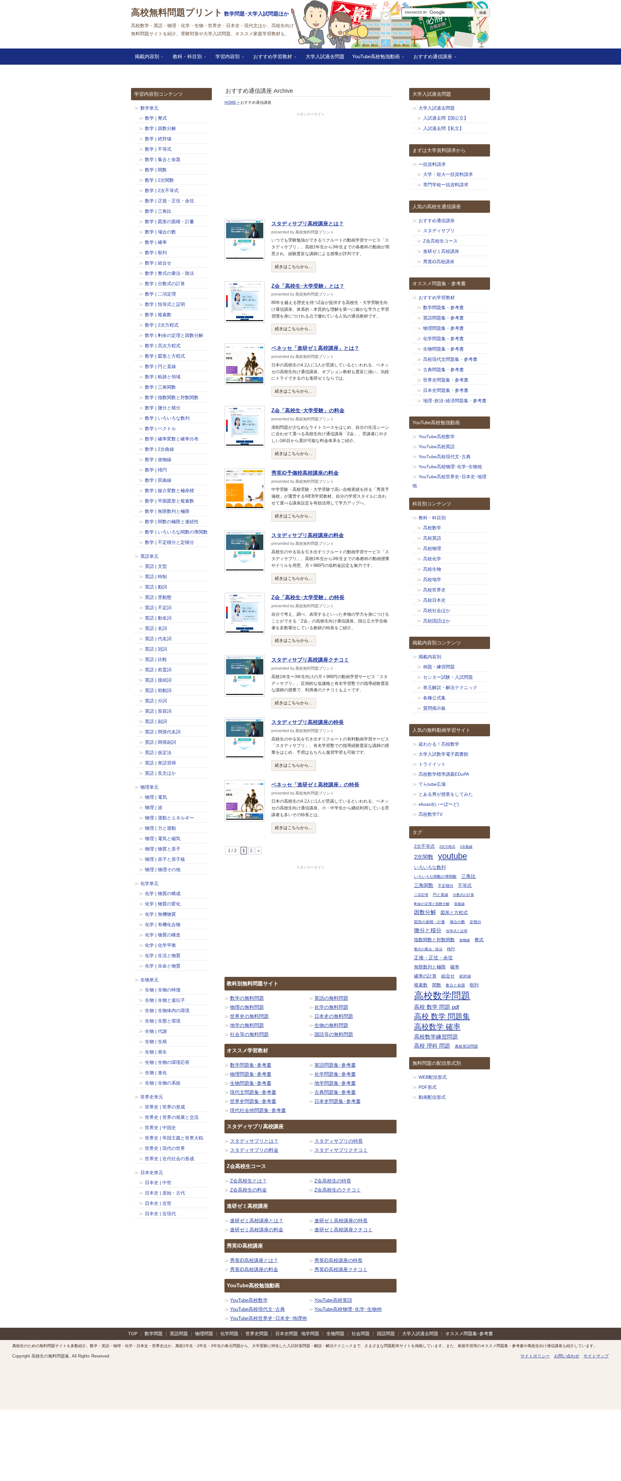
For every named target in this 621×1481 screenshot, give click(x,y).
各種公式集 (434, 697)
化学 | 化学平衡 (160, 945)
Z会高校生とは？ (248, 1181)
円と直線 (440, 894)
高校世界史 (434, 589)
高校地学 (432, 579)
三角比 (468, 876)
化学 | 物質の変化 (162, 903)
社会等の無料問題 (249, 1034)
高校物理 (432, 548)
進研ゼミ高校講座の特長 (341, 1220)
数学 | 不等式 (158, 149)
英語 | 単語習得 (160, 762)
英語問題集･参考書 (335, 1065)
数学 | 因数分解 (160, 128)
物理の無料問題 (247, 1007)
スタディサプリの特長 (338, 1141)
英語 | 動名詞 (158, 618)
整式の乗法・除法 (428, 949)
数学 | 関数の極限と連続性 (172, 521)
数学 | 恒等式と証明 (165, 304)
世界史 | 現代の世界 (165, 1148)
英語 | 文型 (156, 566)
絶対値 (465, 976)
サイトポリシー (535, 1356)
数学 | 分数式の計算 (165, 283)
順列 (474, 985)
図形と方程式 (454, 912)
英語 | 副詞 (156, 721)
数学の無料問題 (247, 998)
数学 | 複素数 (158, 314)
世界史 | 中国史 (160, 1127)
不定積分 (445, 885)
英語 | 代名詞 (158, 638)
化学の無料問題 (331, 1007)
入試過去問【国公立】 (445, 118)
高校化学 (432, 558)
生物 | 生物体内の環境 (167, 1010)
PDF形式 (428, 1087)
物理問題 (204, 1333)
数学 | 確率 (156, 242)
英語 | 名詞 (156, 628)
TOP (132, 1333)
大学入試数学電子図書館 (443, 754)
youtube (452, 855)
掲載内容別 (145, 58)
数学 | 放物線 (158, 459)
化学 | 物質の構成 (162, 893)
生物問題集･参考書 (250, 1083)
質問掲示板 (434, 708)
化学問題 (229, 1333)
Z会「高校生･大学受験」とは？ (307, 286)
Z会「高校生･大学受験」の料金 (307, 410)
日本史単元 (151, 1172)
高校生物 (432, 569)
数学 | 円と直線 (160, 366)
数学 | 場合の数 (160, 231)
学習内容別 (226, 58)
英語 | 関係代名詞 (162, 731)
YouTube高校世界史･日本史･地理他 (268, 1318)
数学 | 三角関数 (160, 387)
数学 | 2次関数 (159, 180)
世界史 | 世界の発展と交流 (172, 1117)
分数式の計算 (463, 895)
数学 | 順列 (156, 252)
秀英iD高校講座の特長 (338, 1260)
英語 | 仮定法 (158, 752)
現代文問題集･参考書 (253, 1092)
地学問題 (310, 1333)
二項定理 (421, 895)
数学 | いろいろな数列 (167, 418)
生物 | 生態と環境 (162, 1020)
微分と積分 (427, 930)
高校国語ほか (436, 620)
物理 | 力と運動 (160, 828)
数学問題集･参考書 (250, 1065)
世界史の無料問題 (249, 1016)
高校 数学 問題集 (442, 1016)
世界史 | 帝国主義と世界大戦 (174, 1137)
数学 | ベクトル (160, 428)
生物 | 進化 (156, 1072)
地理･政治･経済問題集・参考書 (454, 400)
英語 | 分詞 (156, 700)
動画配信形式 (432, 1097)
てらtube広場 (432, 784)
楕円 (451, 949)
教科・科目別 (185, 58)
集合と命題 (455, 985)
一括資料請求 (432, 164)
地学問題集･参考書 (335, 1083)
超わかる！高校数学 (439, 744)
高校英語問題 (466, 1046)
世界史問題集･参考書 (253, 1101)
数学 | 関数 (156, 169)
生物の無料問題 (331, 1025)
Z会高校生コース (440, 240)
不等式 (465, 885)
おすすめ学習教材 (270, 58)
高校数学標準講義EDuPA (444, 774)
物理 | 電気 (156, 797)
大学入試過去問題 (325, 56)
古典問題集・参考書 (443, 369)
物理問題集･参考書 (250, 1074)
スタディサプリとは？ (254, 1141)
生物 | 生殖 (156, 1041)
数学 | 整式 (156, 118)
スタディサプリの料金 (254, 1150)
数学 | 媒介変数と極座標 (169, 490)
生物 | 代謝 (156, 1031)
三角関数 (423, 885)
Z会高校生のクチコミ (337, 1190)
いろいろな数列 (430, 867)
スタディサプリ (439, 230)
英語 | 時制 (156, 576)
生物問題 (335, 1333)
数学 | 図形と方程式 (165, 356)
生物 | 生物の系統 (162, 1083)
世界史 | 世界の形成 (165, 1106)
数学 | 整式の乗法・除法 (169, 273)
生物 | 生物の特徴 (162, 989)
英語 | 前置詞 (158, 669)
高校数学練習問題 (436, 1037)
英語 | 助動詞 (158, 690)
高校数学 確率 (437, 1027)
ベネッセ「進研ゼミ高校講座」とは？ (315, 348)
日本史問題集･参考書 (337, 1101)
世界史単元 (151, 1096)
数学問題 (154, 1333)
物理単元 (149, 787)
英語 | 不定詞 (158, 607)
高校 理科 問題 (432, 1046)
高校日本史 (434, 600)
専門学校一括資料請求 (445, 184)
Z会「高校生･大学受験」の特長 (307, 597)
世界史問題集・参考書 (445, 380)
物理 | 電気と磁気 (162, 838)
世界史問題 (256, 1333)
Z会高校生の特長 (332, 1181)
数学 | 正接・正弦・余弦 (169, 200)
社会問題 (361, 1333)
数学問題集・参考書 (443, 307)
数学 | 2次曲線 (159, 449)
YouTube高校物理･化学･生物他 (348, 1309)
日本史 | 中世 (158, 1182)
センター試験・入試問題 (448, 677)
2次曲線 (466, 847)
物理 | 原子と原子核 (165, 859)
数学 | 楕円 (156, 469)
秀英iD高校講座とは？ (254, 1260)
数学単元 (149, 108)
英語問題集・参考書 (443, 317)
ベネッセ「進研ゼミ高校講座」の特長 (315, 784)
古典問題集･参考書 (335, 1092)
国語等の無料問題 (333, 1034)
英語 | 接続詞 (158, 680)
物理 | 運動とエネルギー (169, 817)
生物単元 (149, 979)
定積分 (475, 922)
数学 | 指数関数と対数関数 (172, 397)
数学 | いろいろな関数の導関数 (176, 532)
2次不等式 (424, 846)
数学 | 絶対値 (158, 138)
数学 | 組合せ (158, 262)
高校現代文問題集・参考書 (450, 359)
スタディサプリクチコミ (341, 1150)
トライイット (432, 764)
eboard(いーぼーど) (439, 804)
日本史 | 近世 (158, 1203)
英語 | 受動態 (158, 597)
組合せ (448, 976)
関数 (436, 985)
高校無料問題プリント (177, 12)
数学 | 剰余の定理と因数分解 (174, 335)
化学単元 (149, 883)
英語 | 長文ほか (160, 773)
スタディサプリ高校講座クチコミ (310, 660)
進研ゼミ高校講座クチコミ (343, 1229)
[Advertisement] (310, 166)
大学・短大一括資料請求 (448, 174)
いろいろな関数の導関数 (435, 876)
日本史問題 (286, 1333)
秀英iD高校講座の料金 (254, 1269)
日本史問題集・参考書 (445, 390)
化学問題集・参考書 (443, 338)
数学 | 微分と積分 (162, 407)
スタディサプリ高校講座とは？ (307, 223)
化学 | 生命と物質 (162, 965)
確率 (454, 967)
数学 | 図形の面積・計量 (169, 221)
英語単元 (149, 556)
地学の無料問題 (247, 1025)
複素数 (421, 985)
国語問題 (386, 1333)
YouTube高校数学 (249, 1300)
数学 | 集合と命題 (162, 159)
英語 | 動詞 (156, 586)
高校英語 (432, 538)
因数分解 (425, 912)
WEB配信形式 (433, 1077)
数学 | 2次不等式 (162, 190)
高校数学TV (430, 814)
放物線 (464, 940)
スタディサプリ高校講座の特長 (307, 722)
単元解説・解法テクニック (450, 687)
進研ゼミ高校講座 (441, 251)
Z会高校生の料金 (248, 1190)
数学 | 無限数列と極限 (167, 511)
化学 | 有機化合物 (162, 924)
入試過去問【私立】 (443, 128)
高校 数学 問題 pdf (436, 1007)
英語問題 (179, 1333)
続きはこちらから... (293, 266)
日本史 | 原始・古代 (165, 1192)
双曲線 (459, 904)
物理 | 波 (153, 807)
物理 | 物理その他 (162, 869)
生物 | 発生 (156, 1051)
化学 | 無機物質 (160, 914)
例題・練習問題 (439, 666)
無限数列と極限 (430, 967)
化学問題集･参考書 (335, 1074)
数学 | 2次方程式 (162, 325)
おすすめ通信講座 (430, 58)
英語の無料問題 (331, 998)
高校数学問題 (442, 995)
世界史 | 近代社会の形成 (169, 1158)
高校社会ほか (436, 610)
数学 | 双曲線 (158, 480)
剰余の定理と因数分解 (432, 904)
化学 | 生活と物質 (162, 955)
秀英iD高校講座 (438, 261)
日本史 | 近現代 (160, 1213)
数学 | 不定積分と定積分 (169, 542)
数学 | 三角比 (158, 211)
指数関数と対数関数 (434, 939)
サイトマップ (596, 1356)
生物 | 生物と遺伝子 (165, 1000)
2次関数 (423, 857)
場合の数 (457, 922)
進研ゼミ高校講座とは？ (256, 1220)
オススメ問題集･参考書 (469, 1333)
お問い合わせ (566, 1356)
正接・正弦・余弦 (433, 957)
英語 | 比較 (156, 659)
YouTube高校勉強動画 (374, 58)
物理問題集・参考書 (443, 328)
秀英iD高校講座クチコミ (340, 1269)
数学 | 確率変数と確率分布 (172, 438)
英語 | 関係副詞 (160, 742)
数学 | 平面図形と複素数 (169, 500)
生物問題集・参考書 (443, 348)
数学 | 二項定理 (160, 294)
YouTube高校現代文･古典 (257, 1309)
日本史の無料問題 (333, 1016)
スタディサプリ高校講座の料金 (307, 535)
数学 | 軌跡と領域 (162, 376)
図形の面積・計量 (429, 922)
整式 (479, 939)
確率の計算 (425, 976)
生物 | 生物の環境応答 (167, 1062)
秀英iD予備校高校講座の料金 (305, 473)
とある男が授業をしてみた (446, 794)
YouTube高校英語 (333, 1300)
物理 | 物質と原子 (162, 848)
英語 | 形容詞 (158, 711)
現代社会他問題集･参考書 (258, 1110)
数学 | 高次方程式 (162, 345)
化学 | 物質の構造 (162, 934)
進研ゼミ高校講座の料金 (256, 1229)
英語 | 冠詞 (156, 649)
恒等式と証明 (456, 931)
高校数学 (432, 527)
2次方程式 (447, 847)
